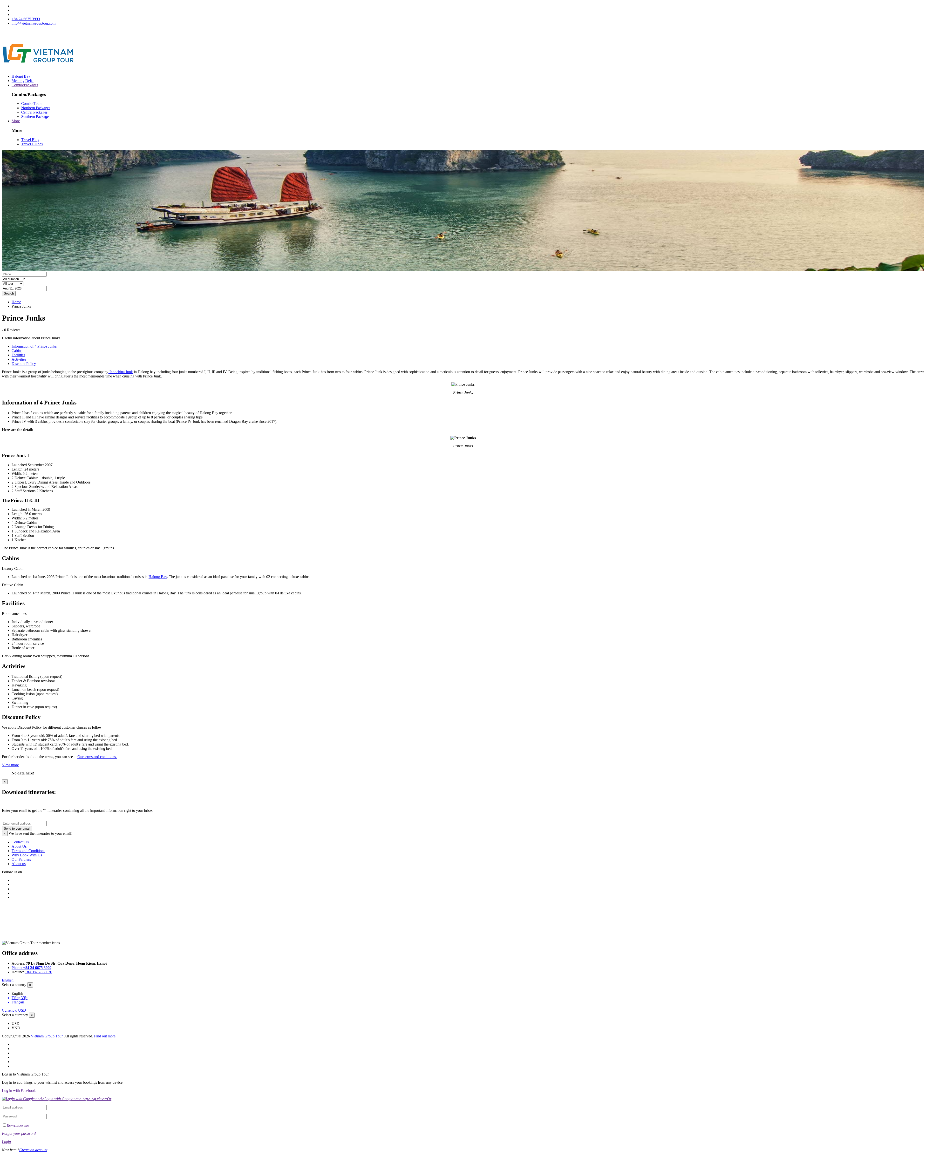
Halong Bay (21, 76)
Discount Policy (24, 364)
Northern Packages (35, 108)
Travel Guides (32, 144)
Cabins (17, 351)
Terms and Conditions (28, 851)
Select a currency (15, 1015)
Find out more (105, 1036)
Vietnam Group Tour (46, 1036)
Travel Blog (30, 140)
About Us (19, 846)
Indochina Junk (120, 372)
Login (6, 1142)
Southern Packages (35, 116)
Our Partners (21, 859)
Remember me (18, 1125)
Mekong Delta (23, 81)
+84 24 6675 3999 (26, 19)
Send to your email (17, 828)
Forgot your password (19, 1133)
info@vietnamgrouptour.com (33, 23)
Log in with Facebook (19, 1091)
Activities (19, 359)
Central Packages (34, 112)
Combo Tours (31, 103)
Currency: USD (14, 1010)
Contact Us (20, 842)
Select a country (14, 985)
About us (19, 864)
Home (16, 302)
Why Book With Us (27, 855)
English (8, 980)
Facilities (18, 355)
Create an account (33, 1150)
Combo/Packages (25, 85)
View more (10, 765)
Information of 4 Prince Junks (35, 346)
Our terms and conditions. (97, 757)
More (16, 121)
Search (9, 293)
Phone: (31, 968)
